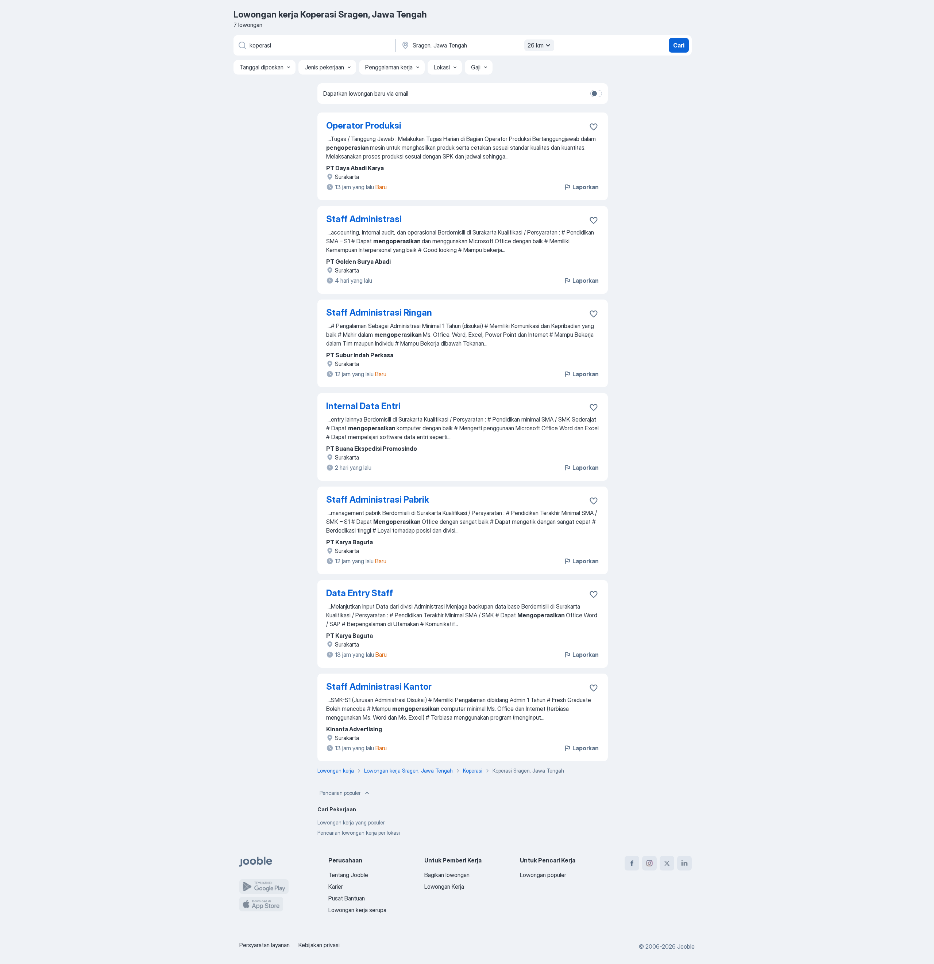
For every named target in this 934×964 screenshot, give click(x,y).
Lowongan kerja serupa (357, 910)
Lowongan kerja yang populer (351, 822)
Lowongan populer (543, 875)
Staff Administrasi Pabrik (377, 499)
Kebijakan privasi (319, 945)
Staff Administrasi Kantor (379, 686)
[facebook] (632, 863)
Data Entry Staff (359, 593)
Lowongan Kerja (444, 886)
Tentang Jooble (348, 875)
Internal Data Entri (363, 406)
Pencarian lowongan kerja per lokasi (358, 833)
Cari (678, 45)
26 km (536, 45)
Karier (335, 886)
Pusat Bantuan (346, 898)
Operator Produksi (363, 125)
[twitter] (667, 863)
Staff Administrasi (364, 219)
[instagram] (649, 863)
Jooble (686, 946)
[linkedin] (684, 863)
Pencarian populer (340, 793)
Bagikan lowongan (447, 875)
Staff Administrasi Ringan (379, 312)
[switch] (596, 93)
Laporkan (585, 187)
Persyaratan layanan (264, 945)
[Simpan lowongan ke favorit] (593, 126)
